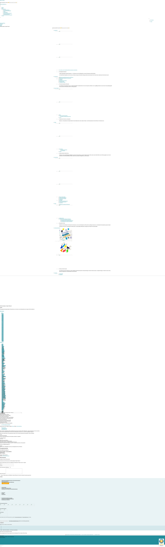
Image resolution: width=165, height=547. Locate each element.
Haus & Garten (56, 88)
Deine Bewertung (3, 467)
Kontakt (3, 493)
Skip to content (2, 0)
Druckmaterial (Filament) (7, 10)
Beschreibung (4, 427)
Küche (60, 117)
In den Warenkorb (2, 413)
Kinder (55, 203)
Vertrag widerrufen (5, 483)
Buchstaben (2, 311)
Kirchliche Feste (61, 81)
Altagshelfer (61, 273)
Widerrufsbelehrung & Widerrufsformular (8, 482)
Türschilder (61, 202)
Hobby (55, 122)
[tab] (83, 427)
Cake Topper (63, 150)
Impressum (3, 492)
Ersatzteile (61, 274)
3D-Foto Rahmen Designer (7, 13)
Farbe (1, 342)
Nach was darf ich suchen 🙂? (4, 2)
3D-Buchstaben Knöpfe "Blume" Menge (7, 412)
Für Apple (60, 200)
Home (3, 7)
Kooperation (3, 494)
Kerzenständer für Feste (63, 80)
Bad (60, 114)
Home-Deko (56, 157)
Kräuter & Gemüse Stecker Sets (66, 116)
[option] (2, 313)
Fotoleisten (61, 199)
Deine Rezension (3, 473)
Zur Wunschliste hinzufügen (6, 424)
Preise (4, 11)
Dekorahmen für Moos (62, 198)
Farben (3, 15)
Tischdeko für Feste (62, 82)
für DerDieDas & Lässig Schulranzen (66, 221)
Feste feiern (56, 76)
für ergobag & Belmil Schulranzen (66, 219)
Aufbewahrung (61, 218)
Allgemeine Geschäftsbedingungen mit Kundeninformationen (11, 480)
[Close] (0, 17)
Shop (2, 8)
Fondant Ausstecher (64, 149)
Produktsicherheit (4, 428)
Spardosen (55, 30)
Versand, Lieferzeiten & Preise (6, 488)
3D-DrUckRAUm (19, 426)
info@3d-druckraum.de (5, 455)
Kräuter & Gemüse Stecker (63, 115)
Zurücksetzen (2, 411)
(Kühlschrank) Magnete (62, 197)
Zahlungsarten (4, 487)
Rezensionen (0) (4, 429)
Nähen (60, 151)
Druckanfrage (5, 12)
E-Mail (1, 465)
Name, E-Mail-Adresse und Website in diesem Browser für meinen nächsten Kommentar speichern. (16, 475)
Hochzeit (60, 79)
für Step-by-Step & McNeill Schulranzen (67, 220)
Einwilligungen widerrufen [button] (6, 499)
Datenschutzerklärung (5, 481)
